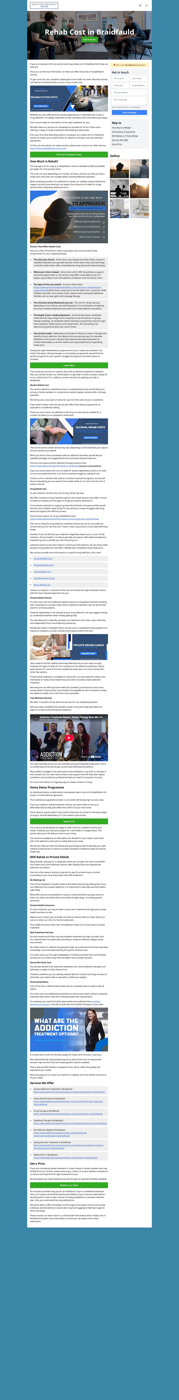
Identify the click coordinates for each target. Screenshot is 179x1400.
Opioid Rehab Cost (42, 571)
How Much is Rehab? (121, 127)
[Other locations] (140, 5)
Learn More (69, 365)
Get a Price (117, 144)
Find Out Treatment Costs (69, 154)
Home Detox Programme (123, 131)
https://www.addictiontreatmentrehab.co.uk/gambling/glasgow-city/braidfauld (70, 1123)
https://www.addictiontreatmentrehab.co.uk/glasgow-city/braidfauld (65, 1157)
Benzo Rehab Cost (42, 584)
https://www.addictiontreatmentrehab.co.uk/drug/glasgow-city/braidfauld (68, 1114)
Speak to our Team (69, 1185)
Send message (129, 112)
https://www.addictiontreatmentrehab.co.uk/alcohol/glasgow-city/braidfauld (69, 1092)
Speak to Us (69, 821)
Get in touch (90, 39)
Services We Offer (120, 140)
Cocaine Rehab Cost (43, 558)
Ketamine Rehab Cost (43, 565)
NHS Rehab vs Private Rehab (125, 136)
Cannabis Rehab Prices (44, 578)
